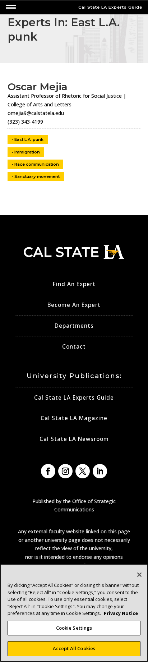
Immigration (27, 152)
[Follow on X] (82, 471)
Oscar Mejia (38, 87)
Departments (74, 326)
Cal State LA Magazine (74, 418)
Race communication (36, 164)
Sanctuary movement (37, 176)
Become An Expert (74, 305)
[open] (11, 7)
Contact (74, 346)
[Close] (139, 575)
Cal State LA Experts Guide (74, 397)
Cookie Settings (74, 628)
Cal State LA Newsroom (74, 439)
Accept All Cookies (74, 648)
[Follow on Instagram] (65, 471)
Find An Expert (74, 284)
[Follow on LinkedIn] (100, 471)
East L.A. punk (28, 139)
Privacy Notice (121, 613)
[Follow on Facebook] (48, 471)
